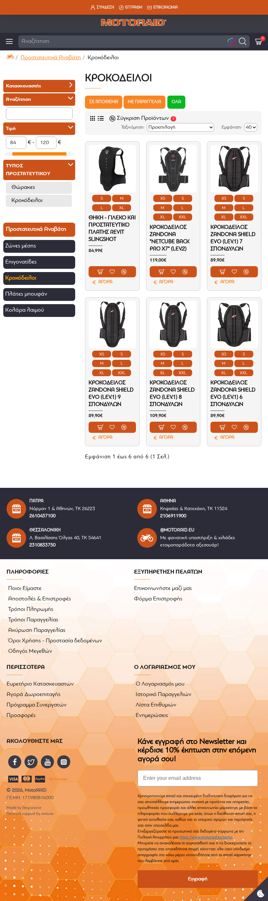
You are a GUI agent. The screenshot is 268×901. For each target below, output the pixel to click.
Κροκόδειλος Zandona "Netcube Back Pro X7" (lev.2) (170, 238)
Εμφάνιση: (232, 127)
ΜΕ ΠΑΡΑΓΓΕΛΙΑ (144, 102)
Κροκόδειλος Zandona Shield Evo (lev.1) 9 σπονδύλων (111, 393)
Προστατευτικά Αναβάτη (51, 58)
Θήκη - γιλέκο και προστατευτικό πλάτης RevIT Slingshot (112, 228)
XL (121, 208)
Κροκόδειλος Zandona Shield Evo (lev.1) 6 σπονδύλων (233, 393)
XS (162, 198)
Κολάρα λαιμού (24, 310)
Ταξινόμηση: (132, 127)
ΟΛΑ (176, 102)
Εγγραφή (198, 879)
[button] (242, 41)
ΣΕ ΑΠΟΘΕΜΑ (103, 102)
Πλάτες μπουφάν (26, 294)
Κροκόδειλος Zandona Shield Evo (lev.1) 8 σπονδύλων (172, 393)
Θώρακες (23, 188)
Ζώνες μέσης (20, 246)
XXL (182, 217)
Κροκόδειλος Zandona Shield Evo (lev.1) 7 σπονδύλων (233, 238)
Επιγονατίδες (21, 262)
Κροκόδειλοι (26, 201)
